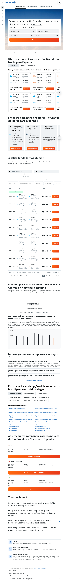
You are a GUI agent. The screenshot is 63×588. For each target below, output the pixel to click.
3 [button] (49, 276)
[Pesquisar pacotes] (3, 16)
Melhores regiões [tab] (42, 393)
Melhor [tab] (23, 65)
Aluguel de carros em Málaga (42, 424)
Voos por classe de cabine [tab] (40, 400)
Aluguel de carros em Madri (16, 424)
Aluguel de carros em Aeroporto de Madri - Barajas (45, 409)
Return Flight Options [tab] (30, 397)
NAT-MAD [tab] (26, 297)
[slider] (46, 179)
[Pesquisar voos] (3, 7)
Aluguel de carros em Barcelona (42, 422)
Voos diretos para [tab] (14, 400)
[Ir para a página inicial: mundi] (11, 2)
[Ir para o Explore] (3, 20)
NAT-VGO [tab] (41, 297)
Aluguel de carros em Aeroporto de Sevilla (45, 419)
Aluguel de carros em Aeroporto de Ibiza (19, 422)
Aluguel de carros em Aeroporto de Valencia (20, 419)
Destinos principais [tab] (29, 393)
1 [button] (43, 276)
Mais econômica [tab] (14, 65)
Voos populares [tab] (26, 400)
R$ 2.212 (37, 24)
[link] (16, 148)
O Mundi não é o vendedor (17, 573)
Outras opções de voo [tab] (15, 397)
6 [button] (56, 276)
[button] (2, 2)
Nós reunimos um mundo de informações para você (24, 576)
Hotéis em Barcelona (39, 426)
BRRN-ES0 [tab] (23, 312)
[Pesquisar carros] (3, 13)
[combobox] (31, 27)
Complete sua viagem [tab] (15, 393)
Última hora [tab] (31, 65)
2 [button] (46, 276)
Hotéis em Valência (39, 430)
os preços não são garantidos (40, 568)
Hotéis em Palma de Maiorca (42, 428)
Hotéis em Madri (13, 428)
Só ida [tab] (39, 65)
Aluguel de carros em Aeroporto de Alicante (46, 416)
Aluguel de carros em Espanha (17, 408)
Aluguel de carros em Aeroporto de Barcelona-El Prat (21, 412)
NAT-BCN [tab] (34, 297)
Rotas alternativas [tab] (44, 397)
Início (9, 52)
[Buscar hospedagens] (3, 10)
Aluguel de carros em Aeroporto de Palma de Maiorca (20, 416)
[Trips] (3, 24)
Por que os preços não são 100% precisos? (21, 579)
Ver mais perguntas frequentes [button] (34, 380)
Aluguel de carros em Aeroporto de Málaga (45, 412)
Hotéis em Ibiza (13, 430)
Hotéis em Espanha (14, 426)
